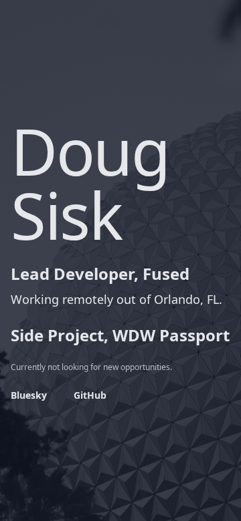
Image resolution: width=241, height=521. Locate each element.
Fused (166, 274)
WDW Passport (171, 335)
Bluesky (29, 395)
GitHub (90, 395)
